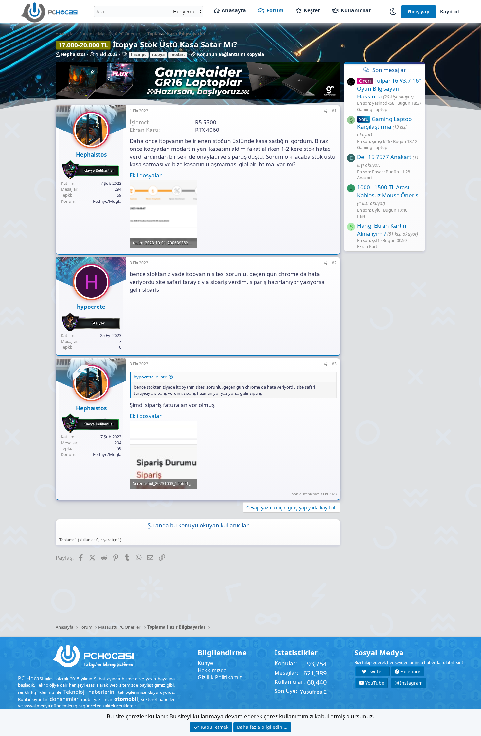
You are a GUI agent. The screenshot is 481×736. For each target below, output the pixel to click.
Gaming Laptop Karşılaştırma (384, 122)
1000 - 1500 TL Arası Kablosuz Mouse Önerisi (388, 191)
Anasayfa (234, 10)
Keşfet (312, 10)
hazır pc (138, 54)
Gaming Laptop (372, 109)
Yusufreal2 (313, 691)
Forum (275, 10)
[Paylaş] (325, 111)
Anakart (364, 178)
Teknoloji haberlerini (89, 691)
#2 (334, 263)
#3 (334, 364)
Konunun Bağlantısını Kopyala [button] (230, 54)
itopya (158, 54)
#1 (334, 111)
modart (177, 54)
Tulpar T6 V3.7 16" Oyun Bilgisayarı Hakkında (389, 88)
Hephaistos (73, 54)
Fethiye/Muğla (107, 201)
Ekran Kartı (367, 246)
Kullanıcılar (356, 10)
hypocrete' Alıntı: (150, 377)
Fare (361, 216)
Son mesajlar (389, 70)
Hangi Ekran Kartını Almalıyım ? (382, 229)
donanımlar (64, 699)
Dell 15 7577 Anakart (384, 157)
